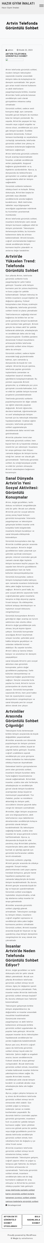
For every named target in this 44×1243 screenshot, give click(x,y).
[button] (41, 6)
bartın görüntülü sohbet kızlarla (20, 1194)
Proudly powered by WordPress (22, 1235)
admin (10, 50)
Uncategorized (14, 1205)
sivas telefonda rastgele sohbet (20, 1190)
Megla (15, 1238)
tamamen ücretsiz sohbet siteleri (21, 1198)
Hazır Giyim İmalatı (18, 3)
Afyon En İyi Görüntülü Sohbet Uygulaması (10, 1221)
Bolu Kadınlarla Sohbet (33, 1220)
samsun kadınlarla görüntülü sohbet (22, 1201)
